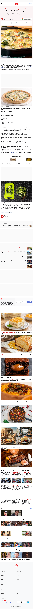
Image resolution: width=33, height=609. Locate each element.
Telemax (18, 587)
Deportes (2, 574)
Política (2, 470)
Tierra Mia (2, 587)
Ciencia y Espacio (3, 572)
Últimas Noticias (3, 571)
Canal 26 (5, 18)
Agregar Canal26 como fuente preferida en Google (27, 19)
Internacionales (25, 470)
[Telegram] (14, 602)
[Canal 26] (16, 566)
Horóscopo (18, 576)
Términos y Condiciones (14, 605)
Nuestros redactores (3, 598)
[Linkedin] (10, 602)
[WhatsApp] (13, 602)
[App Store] (19, 602)
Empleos (18, 598)
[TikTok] (11, 602)
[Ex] (7, 602)
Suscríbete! (29, 301)
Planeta (18, 578)
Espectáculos (2, 575)
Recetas (2, 7)
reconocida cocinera (14, 152)
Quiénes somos (3, 593)
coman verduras (14, 63)
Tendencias (2, 582)
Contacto (18, 593)
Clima (17, 572)
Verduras (10, 212)
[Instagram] (6, 602)
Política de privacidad (20, 595)
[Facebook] (4, 602)
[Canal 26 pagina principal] (16, 4)
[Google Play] (24, 602)
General (18, 575)
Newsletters (3, 600)
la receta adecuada (13, 64)
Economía (13, 470)
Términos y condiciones (4, 595)
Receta (2, 212)
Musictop (2, 589)
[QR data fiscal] (28, 602)
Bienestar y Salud (19, 571)
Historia (2, 576)
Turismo (18, 582)
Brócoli (6, 212)
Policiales (2, 579)
